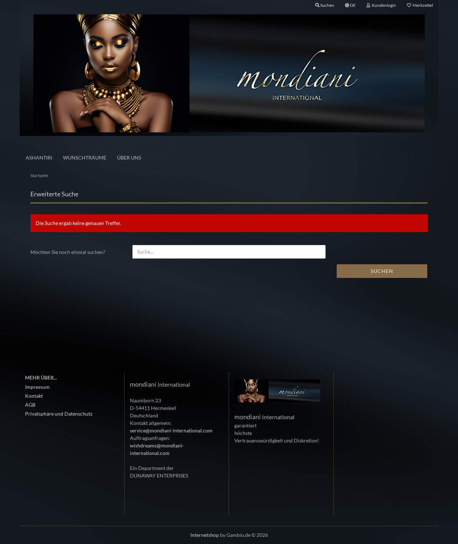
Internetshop (204, 535)
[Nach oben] (438, 533)
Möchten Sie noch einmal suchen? (67, 252)
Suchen (382, 271)
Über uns (129, 158)
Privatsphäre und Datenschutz (58, 414)
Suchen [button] (327, 5)
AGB (30, 405)
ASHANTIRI (39, 158)
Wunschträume (84, 158)
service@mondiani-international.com (171, 430)
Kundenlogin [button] (383, 5)
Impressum (37, 387)
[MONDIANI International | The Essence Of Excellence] (229, 73)
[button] (350, 5)
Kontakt (34, 396)
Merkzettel (422, 5)
